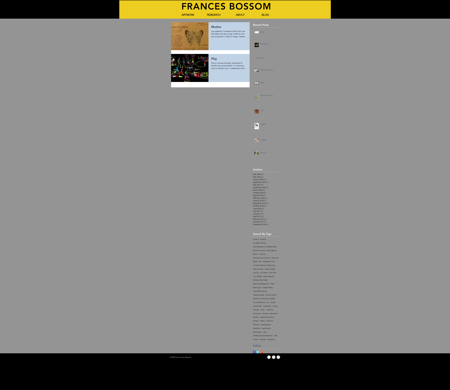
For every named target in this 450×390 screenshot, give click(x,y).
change (256, 310)
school (255, 339)
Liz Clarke (263, 273)
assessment (257, 306)
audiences (267, 306)
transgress (271, 339)
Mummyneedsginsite (261, 284)
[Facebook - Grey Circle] (269, 357)
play (264, 332)
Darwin (255, 254)
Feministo (275, 258)
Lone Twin (272, 273)
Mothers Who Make (260, 280)
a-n (267, 302)
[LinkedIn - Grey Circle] (273, 357)
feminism (270, 321)
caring (275, 306)
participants (257, 332)
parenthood (266, 328)
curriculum (257, 313)
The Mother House (260, 291)
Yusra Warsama (259, 302)
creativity (269, 310)
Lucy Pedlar (257, 276)
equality (256, 317)
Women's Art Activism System (264, 298)
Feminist (263, 254)
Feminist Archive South (261, 258)
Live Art (256, 273)
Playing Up (257, 287)
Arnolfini (263, 239)
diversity (265, 313)
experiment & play (267, 317)
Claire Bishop (272, 250)
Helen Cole (257, 261)
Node (272, 284)
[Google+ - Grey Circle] (278, 357)
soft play (262, 339)
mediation (256, 328)
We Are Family (271, 295)
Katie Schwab (258, 269)
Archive (256, 239)
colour (262, 310)
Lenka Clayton (270, 269)
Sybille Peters (268, 287)
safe (275, 336)
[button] (188, 15)
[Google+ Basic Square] (261, 352)
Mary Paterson (268, 276)
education (274, 313)
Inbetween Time (269, 261)
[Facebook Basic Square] (254, 352)
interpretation (266, 325)
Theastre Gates (258, 295)
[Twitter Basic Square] (258, 352)
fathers (262, 321)
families (256, 321)
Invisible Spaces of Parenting (264, 265)
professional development (262, 336)
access (273, 302)
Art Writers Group (259, 243)
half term (256, 325)
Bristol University (259, 250)
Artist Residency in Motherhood (264, 247)
